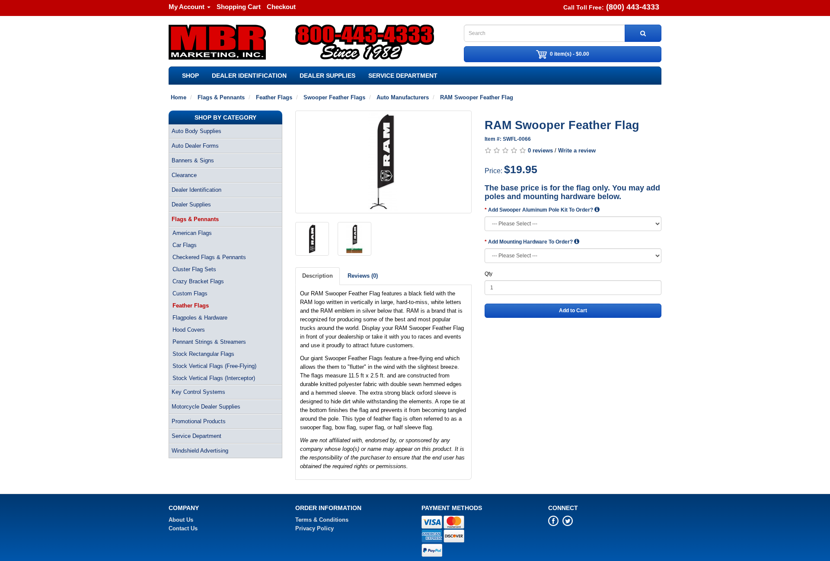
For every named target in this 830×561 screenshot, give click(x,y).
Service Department (402, 75)
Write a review (577, 150)
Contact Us (183, 528)
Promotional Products (199, 421)
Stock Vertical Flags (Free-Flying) (214, 366)
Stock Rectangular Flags (203, 354)
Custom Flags (190, 293)
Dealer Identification (249, 75)
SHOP (190, 75)
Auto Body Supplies (196, 131)
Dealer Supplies (327, 75)
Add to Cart (573, 310)
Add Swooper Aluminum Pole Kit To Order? (541, 210)
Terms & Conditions (321, 520)
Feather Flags (190, 305)
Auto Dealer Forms (195, 146)
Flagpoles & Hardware (199, 317)
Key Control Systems (198, 392)
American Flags (192, 233)
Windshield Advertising (200, 450)
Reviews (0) (363, 276)
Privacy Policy (314, 528)
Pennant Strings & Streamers (209, 342)
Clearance (184, 175)
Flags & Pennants (195, 219)
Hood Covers (188, 329)
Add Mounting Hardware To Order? (531, 242)
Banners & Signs (193, 160)
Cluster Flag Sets (194, 269)
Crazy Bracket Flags (198, 281)
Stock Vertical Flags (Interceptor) (213, 378)
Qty (488, 274)
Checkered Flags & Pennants (209, 257)
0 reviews (540, 150)
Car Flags (184, 245)
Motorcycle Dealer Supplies (206, 406)
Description (317, 276)
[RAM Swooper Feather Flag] (383, 162)
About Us (181, 520)
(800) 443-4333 (632, 7)
